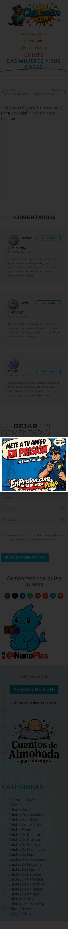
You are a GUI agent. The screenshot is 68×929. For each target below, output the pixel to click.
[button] (63, 441)
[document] (34, 464)
